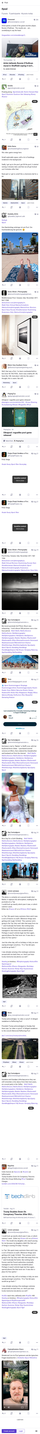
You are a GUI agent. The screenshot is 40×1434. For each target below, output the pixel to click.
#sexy (9, 464)
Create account (9, 1431)
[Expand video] (22, 1407)
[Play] (4, 1407)
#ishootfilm (34, 962)
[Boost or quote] (11, 79)
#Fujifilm (28, 1296)
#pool (13, 464)
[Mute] (9, 1407)
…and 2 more (30, 203)
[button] (15, 1385)
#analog (4, 962)
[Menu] (36, 1431)
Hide (34, 101)
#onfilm (4, 1296)
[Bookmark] (28, 79)
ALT (35, 134)
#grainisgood (6, 964)
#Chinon (23, 909)
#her (17, 464)
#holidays (30, 966)
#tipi (21, 969)
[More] (37, 79)
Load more (20, 1419)
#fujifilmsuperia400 (18, 1300)
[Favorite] (20, 79)
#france (14, 966)
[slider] (15, 1404)
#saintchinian (28, 969)
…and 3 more (29, 74)
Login (21, 1431)
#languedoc (22, 966)
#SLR (29, 909)
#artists (4, 969)
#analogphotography (9, 971)
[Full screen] (26, 1407)
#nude (4, 464)
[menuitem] (15, 1385)
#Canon (11, 909)
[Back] (2, 2)
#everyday (22, 464)
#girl (23, 971)
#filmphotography (23, 962)
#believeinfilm (7, 966)
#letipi (17, 969)
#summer (11, 969)
